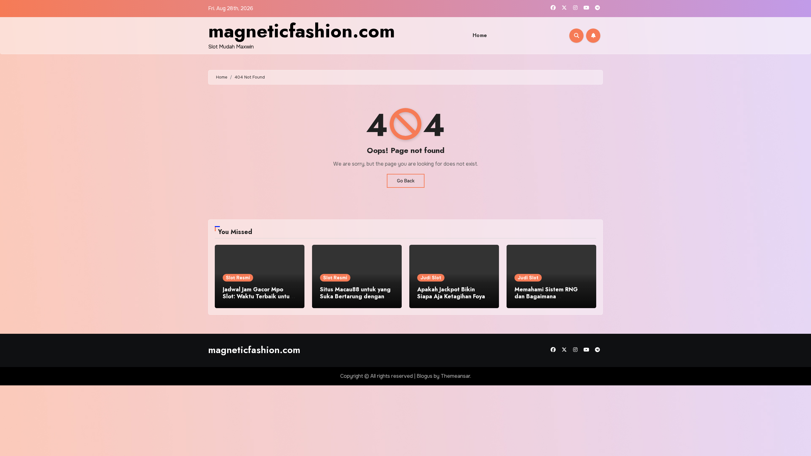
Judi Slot (430, 278)
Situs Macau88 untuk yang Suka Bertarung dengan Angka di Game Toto (355, 296)
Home (480, 35)
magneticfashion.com (301, 31)
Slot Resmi (238, 278)
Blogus (424, 376)
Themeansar (455, 376)
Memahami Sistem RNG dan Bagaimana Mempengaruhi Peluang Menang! (546, 299)
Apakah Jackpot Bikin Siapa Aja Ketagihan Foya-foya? (452, 296)
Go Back (405, 181)
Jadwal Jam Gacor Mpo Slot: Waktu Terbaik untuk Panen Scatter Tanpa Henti (258, 296)
